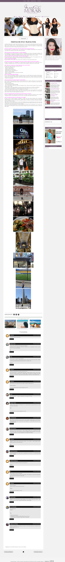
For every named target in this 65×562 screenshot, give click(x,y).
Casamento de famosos (49, 72)
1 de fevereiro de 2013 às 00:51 (36, 483)
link (32, 63)
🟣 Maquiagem (25, 16)
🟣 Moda (20, 16)
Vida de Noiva (15, 515)
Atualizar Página (40, 561)
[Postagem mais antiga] (38, 552)
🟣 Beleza (15, 16)
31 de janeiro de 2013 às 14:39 (36, 428)
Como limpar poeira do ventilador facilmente (55, 89)
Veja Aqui (28, 516)
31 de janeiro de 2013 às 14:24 (36, 417)
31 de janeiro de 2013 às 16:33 (36, 460)
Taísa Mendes (12, 497)
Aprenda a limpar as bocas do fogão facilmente (54, 95)
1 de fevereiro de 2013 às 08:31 (36, 506)
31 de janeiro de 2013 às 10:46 (36, 369)
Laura (11, 394)
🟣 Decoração (37, 16)
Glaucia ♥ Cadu (13, 402)
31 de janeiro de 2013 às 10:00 (36, 343)
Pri (10, 471)
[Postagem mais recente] (8, 552)
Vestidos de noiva (49, 77)
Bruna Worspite (13, 506)
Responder (12, 364)
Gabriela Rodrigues (14, 460)
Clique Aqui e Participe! (24, 517)
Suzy (11, 356)
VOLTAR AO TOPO (32, 561)
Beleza (56, 71)
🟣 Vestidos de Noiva (45, 16)
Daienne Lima (12, 343)
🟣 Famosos (32, 16)
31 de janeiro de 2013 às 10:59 (36, 381)
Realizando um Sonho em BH (9, 46)
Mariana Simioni (13, 428)
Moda (56, 77)
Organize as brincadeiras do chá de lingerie (55, 100)
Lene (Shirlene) (13, 417)
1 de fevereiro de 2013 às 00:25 (36, 471)
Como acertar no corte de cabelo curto (55, 83)
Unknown (12, 335)
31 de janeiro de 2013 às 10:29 (36, 356)
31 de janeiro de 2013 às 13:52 (36, 402)
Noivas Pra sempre (13, 451)
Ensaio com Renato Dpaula (50, 74)
